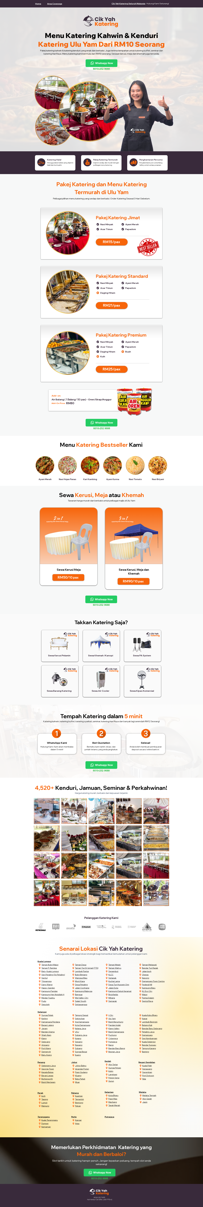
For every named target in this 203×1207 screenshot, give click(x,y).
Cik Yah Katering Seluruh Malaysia (128, 3)
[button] (56, 3)
